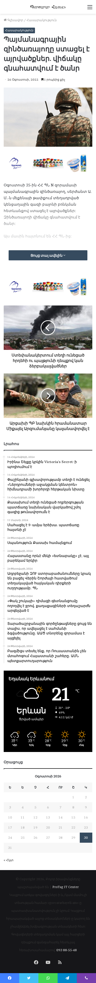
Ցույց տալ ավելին (47, 255)
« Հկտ (9, 860)
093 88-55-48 (66, 950)
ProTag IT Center (65, 887)
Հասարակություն (42, 20)
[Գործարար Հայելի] (48, 6)
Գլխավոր (15, 20)
